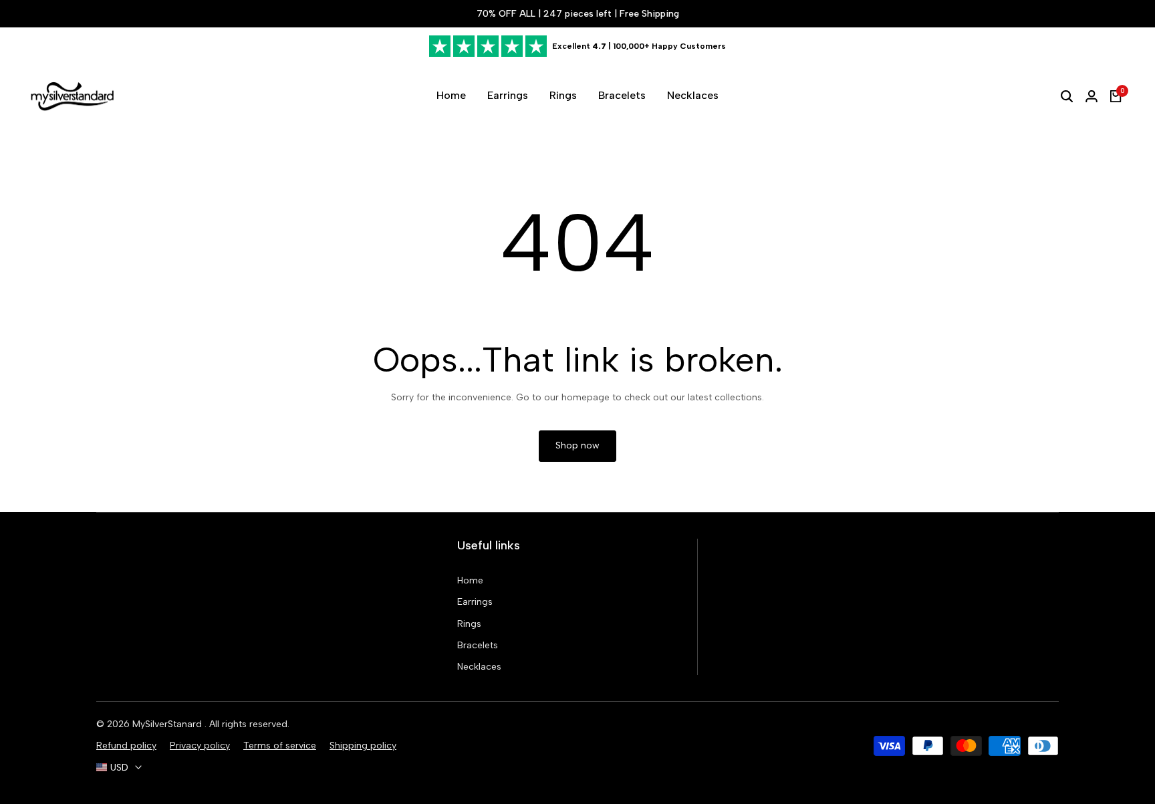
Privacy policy (200, 745)
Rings (469, 624)
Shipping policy (363, 745)
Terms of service (279, 745)
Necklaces (479, 666)
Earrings (475, 602)
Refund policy (126, 745)
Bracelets (477, 645)
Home (470, 580)
